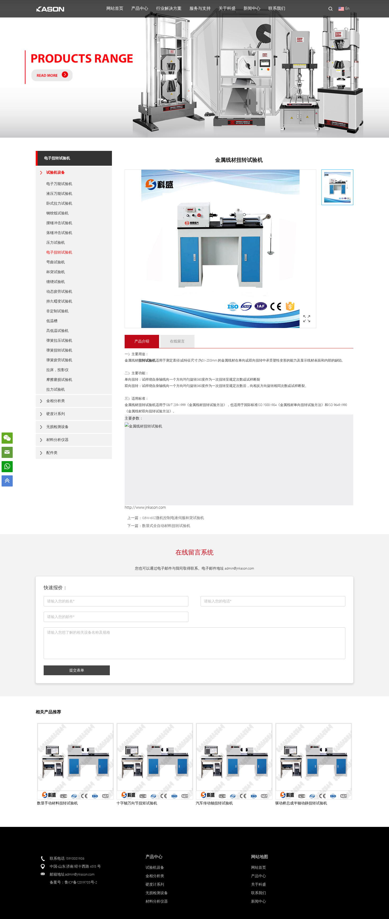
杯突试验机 (55, 272)
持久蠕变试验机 (59, 301)
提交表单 (76, 670)
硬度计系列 (55, 414)
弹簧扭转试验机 (59, 350)
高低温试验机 (57, 331)
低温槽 (51, 321)
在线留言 (177, 341)
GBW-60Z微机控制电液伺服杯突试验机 (173, 518)
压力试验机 (55, 243)
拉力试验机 (55, 389)
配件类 (51, 453)
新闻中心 (251, 8)
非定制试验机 (57, 311)
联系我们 (276, 8)
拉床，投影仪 (57, 370)
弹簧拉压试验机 (59, 341)
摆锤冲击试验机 (59, 223)
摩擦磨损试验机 (59, 380)
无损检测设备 (57, 427)
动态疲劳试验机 (59, 292)
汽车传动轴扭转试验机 (214, 803)
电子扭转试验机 (57, 158)
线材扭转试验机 (144, 405)
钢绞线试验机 (57, 213)
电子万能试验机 (59, 184)
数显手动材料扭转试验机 (57, 803)
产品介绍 (141, 341)
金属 (128, 360)
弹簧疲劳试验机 (59, 360)
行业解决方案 (169, 8)
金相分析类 (55, 401)
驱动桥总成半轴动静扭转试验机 (301, 803)
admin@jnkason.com (239, 568)
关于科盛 (227, 8)
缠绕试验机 (55, 282)
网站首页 (114, 8)
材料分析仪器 (57, 440)
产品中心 (139, 8)
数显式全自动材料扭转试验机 (166, 526)
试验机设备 (55, 172)
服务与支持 (200, 8)
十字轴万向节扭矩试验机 (136, 803)
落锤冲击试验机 (59, 233)
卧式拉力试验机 (59, 203)
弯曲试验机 (55, 262)
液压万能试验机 (59, 194)
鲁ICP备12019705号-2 (81, 882)
